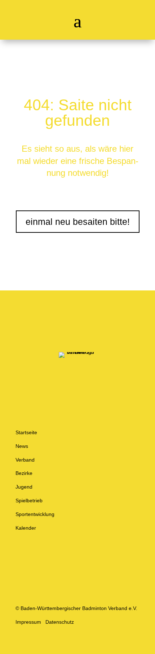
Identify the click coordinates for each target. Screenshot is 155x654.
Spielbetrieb (29, 500)
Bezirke (23, 473)
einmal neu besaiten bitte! (78, 222)
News (21, 446)
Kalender (25, 528)
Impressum (28, 622)
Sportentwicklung (34, 514)
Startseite (26, 432)
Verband (25, 460)
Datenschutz (59, 622)
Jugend (23, 487)
